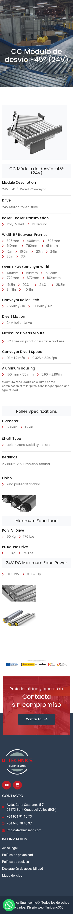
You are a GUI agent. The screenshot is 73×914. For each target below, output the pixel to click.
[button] (9, 905)
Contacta (34, 719)
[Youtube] (6, 785)
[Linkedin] (17, 785)
